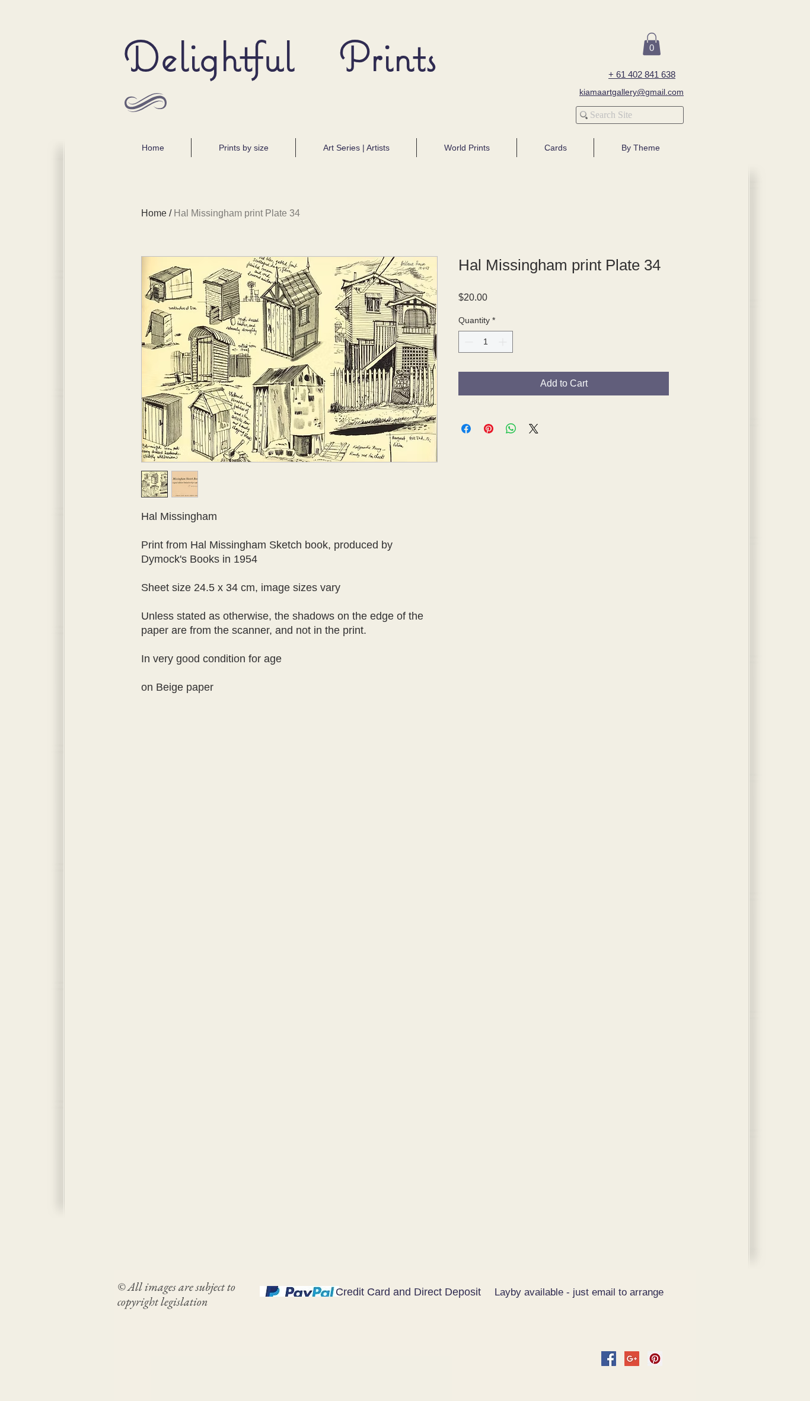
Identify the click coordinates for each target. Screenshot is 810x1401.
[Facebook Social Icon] (608, 1358)
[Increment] (503, 341)
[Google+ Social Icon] (631, 1358)
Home (154, 213)
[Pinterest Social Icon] (655, 1358)
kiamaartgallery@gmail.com (631, 92)
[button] (651, 44)
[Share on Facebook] (466, 429)
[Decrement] (467, 341)
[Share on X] (534, 429)
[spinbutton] (485, 341)
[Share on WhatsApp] (511, 429)
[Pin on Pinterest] (488, 429)
